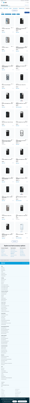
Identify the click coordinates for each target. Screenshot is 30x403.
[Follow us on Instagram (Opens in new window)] (26, 263)
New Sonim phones (3, 333)
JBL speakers (21, 251)
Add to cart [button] (3, 32)
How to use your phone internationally (6, 359)
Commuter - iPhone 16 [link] (5, 47)
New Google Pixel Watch (4, 342)
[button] (26, 5)
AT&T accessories (13, 249)
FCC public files (16, 396)
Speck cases (12, 256)
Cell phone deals (3, 316)
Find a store (22, 0)
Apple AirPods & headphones (13, 253)
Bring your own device (4, 308)
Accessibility (2, 393)
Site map (2, 389)
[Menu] (1, 3)
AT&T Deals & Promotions (4, 314)
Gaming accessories (22, 255)
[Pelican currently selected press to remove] (19, 14)
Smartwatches (3, 273)
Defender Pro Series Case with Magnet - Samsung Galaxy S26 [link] (7, 66)
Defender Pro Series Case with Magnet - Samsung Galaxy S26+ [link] (7, 178)
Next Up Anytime (3, 300)
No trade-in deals (3, 324)
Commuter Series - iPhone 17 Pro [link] (6, 215)
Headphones (3, 249)
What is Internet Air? (4, 357)
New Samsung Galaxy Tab (4, 338)
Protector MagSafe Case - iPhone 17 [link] (7, 159)
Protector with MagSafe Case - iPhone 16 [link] (7, 103)
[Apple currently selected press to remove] (4, 14)
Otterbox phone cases (4, 351)
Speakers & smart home (4, 255)
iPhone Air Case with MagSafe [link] (6, 84)
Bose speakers (22, 252)
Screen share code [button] (3, 379)
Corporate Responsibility (4, 372)
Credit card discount (4, 321)
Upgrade (2, 296)
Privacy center (16, 390)
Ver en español (26, 0)
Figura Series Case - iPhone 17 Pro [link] (21, 84)
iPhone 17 (2, 283)
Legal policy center (3, 396)
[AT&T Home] (5, 3)
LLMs (1, 386)
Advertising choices (17, 389)
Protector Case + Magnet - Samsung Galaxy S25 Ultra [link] (7, 197)
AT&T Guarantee (3, 376)
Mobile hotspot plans (4, 299)
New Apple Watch (3, 339)
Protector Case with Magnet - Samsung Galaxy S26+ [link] (21, 178)
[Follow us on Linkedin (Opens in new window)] (27, 263)
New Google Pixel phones (4, 330)
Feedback (2, 383)
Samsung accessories (4, 350)
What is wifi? (2, 364)
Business (5, 0)
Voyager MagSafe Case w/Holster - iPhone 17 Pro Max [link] (21, 141)
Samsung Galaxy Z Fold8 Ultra (5, 286)
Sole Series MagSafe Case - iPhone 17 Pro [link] (21, 197)
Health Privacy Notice (17, 393)
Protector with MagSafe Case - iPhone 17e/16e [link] (21, 160)
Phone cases (3, 251)
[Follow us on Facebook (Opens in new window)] (24, 263)
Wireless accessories (4, 274)
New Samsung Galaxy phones (5, 329)
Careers (2, 373)
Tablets (2, 271)
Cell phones (2, 267)
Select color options (19, 200)
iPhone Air (2, 282)
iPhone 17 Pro (3, 280)
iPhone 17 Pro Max (3, 279)
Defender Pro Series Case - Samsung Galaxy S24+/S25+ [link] (7, 234)
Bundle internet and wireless (5, 356)
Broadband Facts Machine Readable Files (6, 377)
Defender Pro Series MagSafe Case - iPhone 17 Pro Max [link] (21, 29)
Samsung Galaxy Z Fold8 (4, 287)
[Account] (28, 2)
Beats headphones (22, 254)
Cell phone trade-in (3, 309)
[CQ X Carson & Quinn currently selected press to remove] (11, 14)
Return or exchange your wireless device (6, 363)
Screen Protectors (3, 254)
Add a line (2, 295)
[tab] (6, 8)
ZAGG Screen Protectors (14, 251)
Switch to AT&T (3, 304)
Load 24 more (14, 241)
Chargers (2, 252)
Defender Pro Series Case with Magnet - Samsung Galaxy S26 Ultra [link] (21, 47)
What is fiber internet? (4, 360)
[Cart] (26, 2)
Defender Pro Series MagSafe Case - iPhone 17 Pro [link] (21, 66)
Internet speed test (3, 307)
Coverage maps (3, 390)
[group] (14, 266)
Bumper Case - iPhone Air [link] (19, 234)
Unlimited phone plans (4, 292)
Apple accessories (3, 347)
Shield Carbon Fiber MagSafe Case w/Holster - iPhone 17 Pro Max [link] (7, 141)
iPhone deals (3, 317)
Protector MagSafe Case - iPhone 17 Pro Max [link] (21, 216)
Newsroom (2, 369)
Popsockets (21, 249)
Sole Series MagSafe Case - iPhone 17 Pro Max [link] (21, 103)
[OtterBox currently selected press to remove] (15, 14)
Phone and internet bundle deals (5, 320)
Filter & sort (15, 10)
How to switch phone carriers (5, 305)
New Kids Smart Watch (4, 343)
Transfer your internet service (5, 311)
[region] (7, 24)
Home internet (3, 270)
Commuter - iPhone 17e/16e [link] (6, 28)
